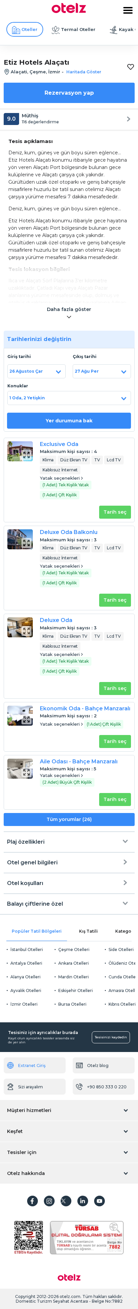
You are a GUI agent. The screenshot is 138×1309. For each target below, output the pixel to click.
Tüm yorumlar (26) (69, 819)
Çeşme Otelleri (73, 949)
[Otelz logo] (69, 11)
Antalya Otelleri (26, 963)
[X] (66, 1201)
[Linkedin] (82, 1201)
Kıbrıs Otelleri (122, 1004)
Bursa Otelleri (72, 1004)
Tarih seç (115, 512)
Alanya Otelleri (25, 976)
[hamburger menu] (128, 10)
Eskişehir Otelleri (75, 990)
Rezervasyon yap (69, 93)
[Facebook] (32, 1201)
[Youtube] (99, 1201)
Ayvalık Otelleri (25, 990)
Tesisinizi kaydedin (111, 1037)
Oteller (29, 29)
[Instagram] (49, 1201)
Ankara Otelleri (73, 963)
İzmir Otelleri (24, 1004)
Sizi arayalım (30, 1086)
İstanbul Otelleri (26, 949)
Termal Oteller (78, 29)
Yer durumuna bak (69, 421)
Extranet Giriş (32, 1065)
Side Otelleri (121, 949)
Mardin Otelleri (73, 976)
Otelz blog (98, 1065)
